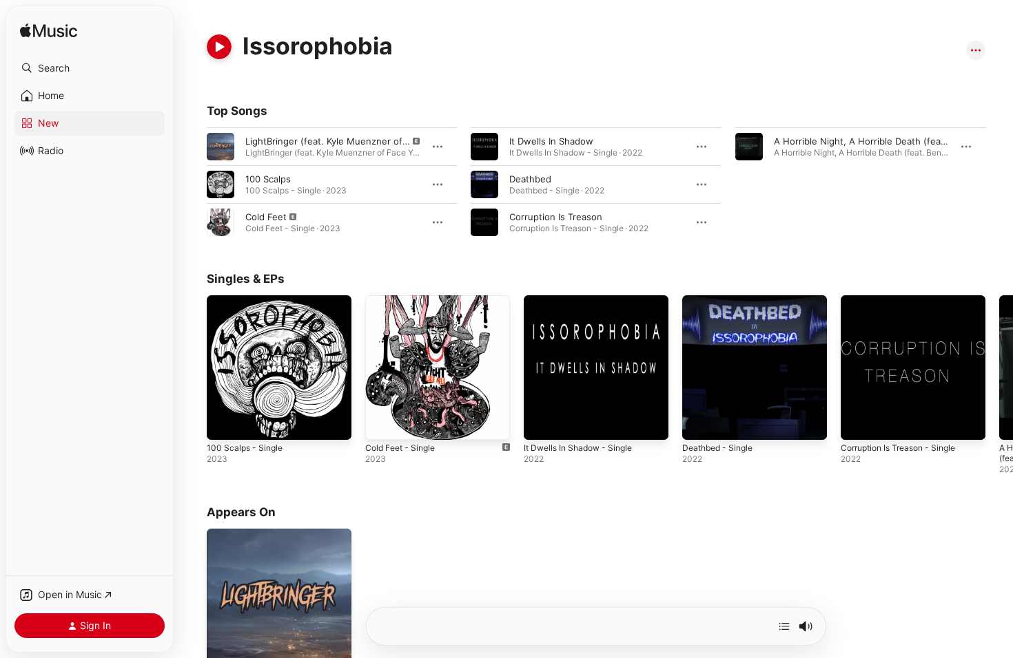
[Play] (219, 46)
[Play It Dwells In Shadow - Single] (541, 422)
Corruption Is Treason (555, 216)
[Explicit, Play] (220, 146)
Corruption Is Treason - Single (905, 300)
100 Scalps (268, 178)
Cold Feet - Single (403, 300)
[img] (48, 31)
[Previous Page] (193, 367)
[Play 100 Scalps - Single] (224, 422)
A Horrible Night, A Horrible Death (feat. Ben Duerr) (885, 141)
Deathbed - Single (721, 300)
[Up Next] (784, 626)
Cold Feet (266, 216)
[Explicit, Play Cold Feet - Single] (382, 422)
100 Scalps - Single (247, 300)
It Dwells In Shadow (551, 141)
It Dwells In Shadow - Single (584, 300)
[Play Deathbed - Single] (699, 422)
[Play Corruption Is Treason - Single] (858, 422)
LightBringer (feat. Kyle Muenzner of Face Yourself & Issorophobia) (389, 141)
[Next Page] (999, 367)
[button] (89, 68)
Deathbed (530, 178)
